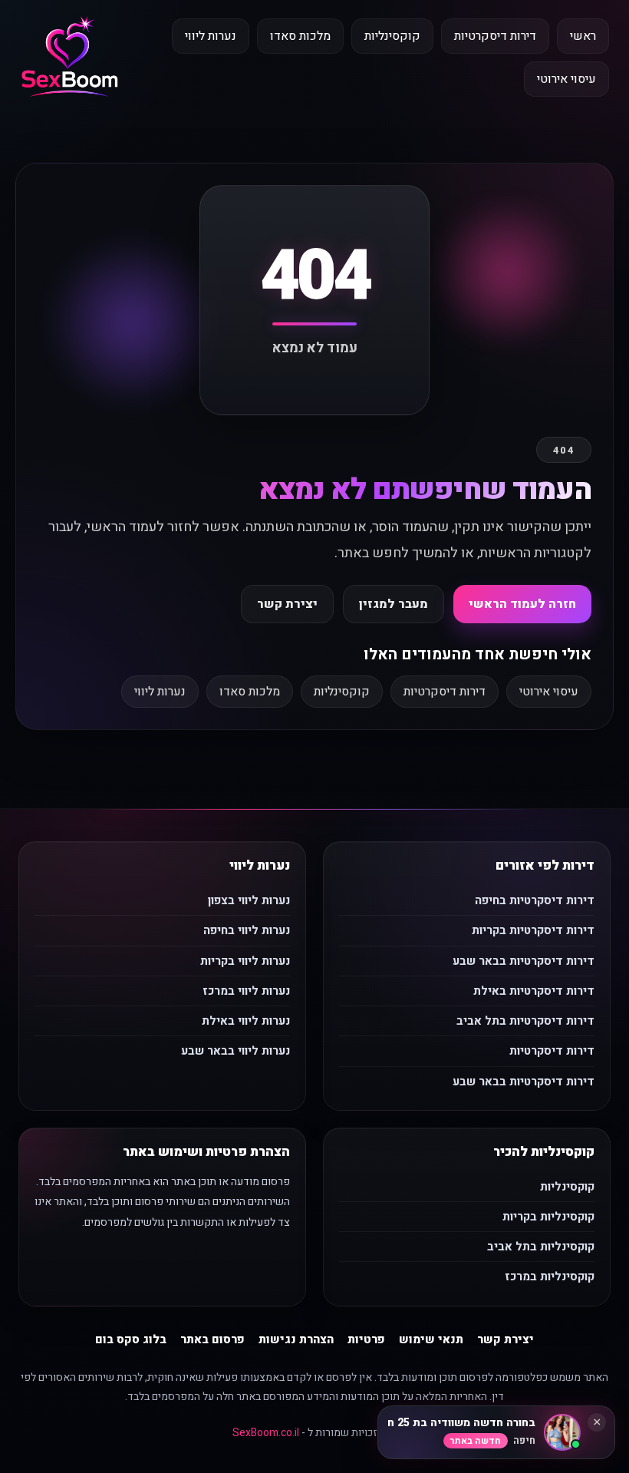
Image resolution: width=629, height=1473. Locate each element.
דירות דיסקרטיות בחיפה (534, 900)
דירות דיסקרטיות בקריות (533, 930)
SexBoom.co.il (265, 1433)
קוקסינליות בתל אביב (540, 1246)
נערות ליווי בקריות (245, 961)
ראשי (583, 36)
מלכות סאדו (300, 36)
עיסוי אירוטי (566, 79)
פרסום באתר (212, 1339)
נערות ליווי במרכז (246, 991)
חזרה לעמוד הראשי (522, 604)
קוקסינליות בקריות (548, 1216)
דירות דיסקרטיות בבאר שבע (523, 961)
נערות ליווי (210, 36)
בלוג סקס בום (130, 1339)
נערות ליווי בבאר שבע (235, 1050)
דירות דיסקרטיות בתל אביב (525, 1020)
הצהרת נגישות (296, 1339)
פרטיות (366, 1339)
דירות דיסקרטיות (495, 36)
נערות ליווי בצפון (249, 900)
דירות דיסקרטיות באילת (533, 991)
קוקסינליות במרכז (549, 1276)
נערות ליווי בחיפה (246, 930)
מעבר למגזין (393, 604)
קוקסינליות (392, 36)
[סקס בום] (70, 57)
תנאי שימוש (431, 1339)
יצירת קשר (287, 604)
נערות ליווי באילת (246, 1020)
